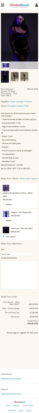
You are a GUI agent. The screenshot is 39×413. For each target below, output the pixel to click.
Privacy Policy (12, 410)
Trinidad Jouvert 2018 (17, 106)
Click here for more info (11, 394)
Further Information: (9, 258)
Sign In (21, 410)
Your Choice (10, 236)
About (8, 405)
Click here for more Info (11, 379)
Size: (3, 249)
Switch (8, 204)
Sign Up (29, 410)
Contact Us (16, 405)
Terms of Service (28, 405)
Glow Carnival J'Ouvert (21, 101)
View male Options (29, 179)
